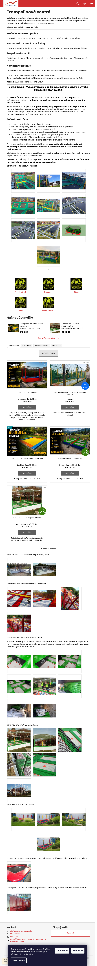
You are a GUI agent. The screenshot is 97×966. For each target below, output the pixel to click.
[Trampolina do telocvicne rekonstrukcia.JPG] (19, 870)
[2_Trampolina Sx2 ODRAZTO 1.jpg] (23, 814)
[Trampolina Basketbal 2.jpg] (48, 175)
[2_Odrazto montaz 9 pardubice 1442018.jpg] (19, 595)
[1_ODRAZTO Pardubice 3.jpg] (19, 620)
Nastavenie (19, 960)
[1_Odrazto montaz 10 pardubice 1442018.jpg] (44, 595)
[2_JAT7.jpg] (19, 681)
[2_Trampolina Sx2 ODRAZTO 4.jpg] (48, 839)
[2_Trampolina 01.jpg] (19, 740)
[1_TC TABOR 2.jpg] (19, 706)
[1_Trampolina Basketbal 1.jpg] (23, 178)
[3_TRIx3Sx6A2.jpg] (19, 564)
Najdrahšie (26, 345)
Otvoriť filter (48, 353)
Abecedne (56, 345)
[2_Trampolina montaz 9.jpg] (19, 785)
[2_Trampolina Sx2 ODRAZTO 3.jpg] (74, 814)
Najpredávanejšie (41, 345)
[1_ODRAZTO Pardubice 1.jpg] (70, 598)
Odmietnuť (62, 950)
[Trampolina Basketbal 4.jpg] (23, 202)
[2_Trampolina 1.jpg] (44, 740)
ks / (70, 933)
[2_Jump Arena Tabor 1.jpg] (44, 683)
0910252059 (15, 934)
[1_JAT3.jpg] (19, 656)
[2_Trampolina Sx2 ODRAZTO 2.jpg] (48, 814)
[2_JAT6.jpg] (70, 656)
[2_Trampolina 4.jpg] (19, 764)
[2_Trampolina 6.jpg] (44, 764)
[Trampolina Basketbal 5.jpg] (48, 200)
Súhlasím (78, 950)
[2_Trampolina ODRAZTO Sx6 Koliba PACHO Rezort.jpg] (48, 252)
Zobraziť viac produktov (47, 338)
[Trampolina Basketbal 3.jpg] (74, 178)
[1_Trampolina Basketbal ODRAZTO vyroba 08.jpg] (23, 227)
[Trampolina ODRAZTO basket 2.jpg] (74, 224)
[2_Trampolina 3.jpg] (70, 740)
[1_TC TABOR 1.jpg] (70, 681)
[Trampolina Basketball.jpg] (48, 227)
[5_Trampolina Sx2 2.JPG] (19, 899)
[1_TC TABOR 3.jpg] (44, 706)
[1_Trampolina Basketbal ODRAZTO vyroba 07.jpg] (74, 202)
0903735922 (15, 936)
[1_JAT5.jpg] (44, 656)
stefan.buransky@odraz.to (21, 931)
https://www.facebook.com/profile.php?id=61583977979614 (28, 940)
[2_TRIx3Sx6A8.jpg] (44, 564)
